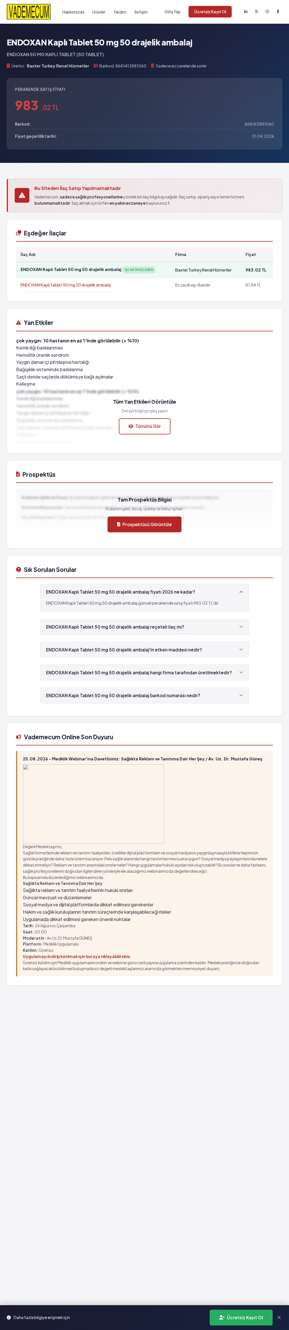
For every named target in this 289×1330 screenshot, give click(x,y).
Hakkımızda (73, 11)
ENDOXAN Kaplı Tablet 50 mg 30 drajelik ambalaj (66, 284)
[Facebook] (278, 12)
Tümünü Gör (148, 426)
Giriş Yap (173, 11)
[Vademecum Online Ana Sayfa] (29, 11)
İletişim (141, 11)
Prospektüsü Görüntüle (147, 524)
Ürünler (99, 11)
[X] (256, 12)
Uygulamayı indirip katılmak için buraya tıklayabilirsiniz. (77, 956)
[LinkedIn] (246, 12)
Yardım (119, 11)
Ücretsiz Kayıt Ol (210, 11)
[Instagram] (267, 12)
